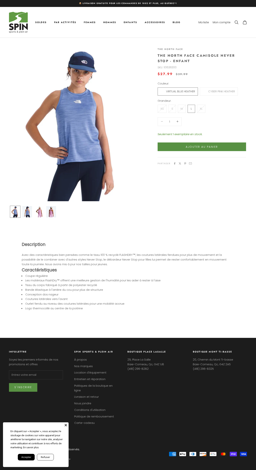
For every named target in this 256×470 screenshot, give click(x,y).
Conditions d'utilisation (90, 410)
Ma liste (203, 22)
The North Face (170, 49)
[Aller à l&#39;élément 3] (39, 212)
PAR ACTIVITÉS (65, 22)
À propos (80, 360)
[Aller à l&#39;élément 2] (27, 212)
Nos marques (83, 366)
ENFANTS (130, 22)
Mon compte (222, 22)
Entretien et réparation (90, 379)
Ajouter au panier (202, 146)
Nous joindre (82, 403)
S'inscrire (23, 387)
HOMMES (109, 22)
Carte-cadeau (84, 423)
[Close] (66, 425)
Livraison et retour (86, 397)
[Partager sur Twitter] (179, 163)
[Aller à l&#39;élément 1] (15, 212)
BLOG (177, 22)
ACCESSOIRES (155, 22)
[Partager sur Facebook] (174, 163)
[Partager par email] (190, 163)
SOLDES (41, 22)
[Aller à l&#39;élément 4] (51, 212)
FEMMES (90, 22)
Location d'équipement (90, 372)
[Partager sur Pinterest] (185, 163)
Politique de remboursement (94, 416)
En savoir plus (31, 447)
